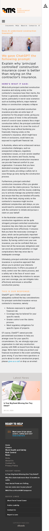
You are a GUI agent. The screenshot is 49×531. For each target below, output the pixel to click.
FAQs (17, 25)
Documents (9, 25)
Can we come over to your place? (18, 487)
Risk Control (10, 452)
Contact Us (33, 25)
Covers (8, 447)
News (7, 455)
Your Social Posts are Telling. (17, 483)
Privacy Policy (11, 466)
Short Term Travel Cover (17, 500)
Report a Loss (12, 515)
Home (7, 445)
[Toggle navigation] (3, 21)
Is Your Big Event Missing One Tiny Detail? (22, 474)
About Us (24, 25)
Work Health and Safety (15, 450)
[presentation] (4, 390)
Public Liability (13, 505)
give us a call (14, 361)
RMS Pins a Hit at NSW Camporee (18, 490)
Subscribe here (18, 436)
